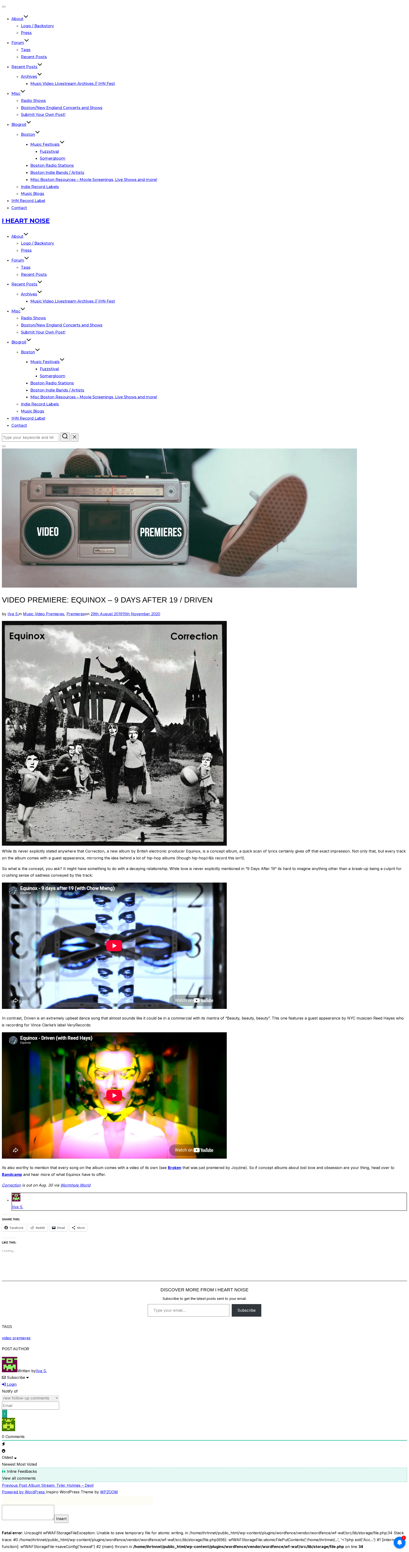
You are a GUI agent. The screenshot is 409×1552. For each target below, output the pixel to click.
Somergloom (52, 158)
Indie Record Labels (40, 187)
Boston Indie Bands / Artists (57, 172)
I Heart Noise (26, 220)
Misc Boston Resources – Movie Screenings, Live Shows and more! (93, 179)
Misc (15, 93)
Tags (26, 50)
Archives (29, 76)
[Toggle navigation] (4, 6)
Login (11, 1384)
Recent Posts (34, 57)
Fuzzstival (49, 151)
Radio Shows (33, 100)
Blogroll (18, 124)
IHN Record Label (28, 200)
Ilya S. (13, 613)
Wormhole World (75, 1185)
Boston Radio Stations (52, 165)
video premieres (16, 1338)
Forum (17, 42)
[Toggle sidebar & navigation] (4, 446)
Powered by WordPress (24, 1492)
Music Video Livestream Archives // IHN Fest (72, 83)
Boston (28, 134)
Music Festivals (45, 144)
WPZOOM (109, 1492)
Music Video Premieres (43, 613)
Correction (11, 1185)
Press (26, 33)
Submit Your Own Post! (43, 114)
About (17, 19)
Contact (19, 208)
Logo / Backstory (37, 26)
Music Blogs (32, 193)
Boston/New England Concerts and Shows (61, 108)
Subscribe (246, 1310)
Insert (61, 1518)
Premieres (76, 613)
